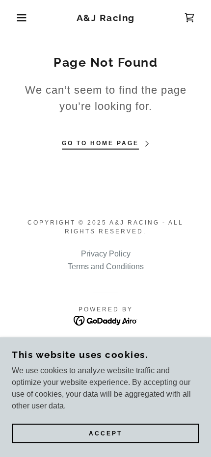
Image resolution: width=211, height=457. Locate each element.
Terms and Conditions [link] (106, 266)
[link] (106, 18)
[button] (16, 17)
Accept (105, 433)
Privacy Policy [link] (106, 254)
